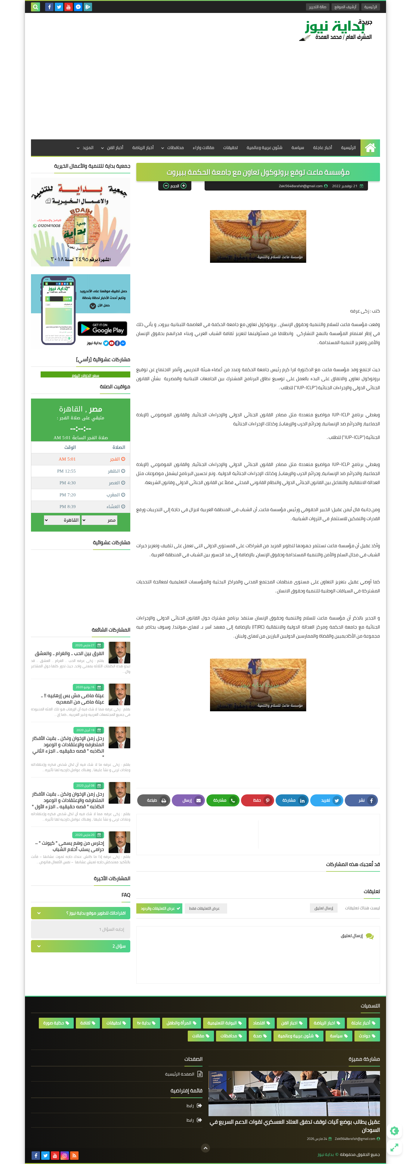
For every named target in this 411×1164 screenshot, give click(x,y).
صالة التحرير (317, 6)
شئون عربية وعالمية (265, 147)
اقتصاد (259, 1023)
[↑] (205, 1148)
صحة (257, 1036)
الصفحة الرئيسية (179, 1074)
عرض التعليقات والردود (158, 908)
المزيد (88, 147)
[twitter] (59, 7)
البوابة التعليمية (222, 1023)
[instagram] (64, 1155)
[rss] (74, 1155)
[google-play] (88, 7)
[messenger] (78, 7)
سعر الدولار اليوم (85, 375)
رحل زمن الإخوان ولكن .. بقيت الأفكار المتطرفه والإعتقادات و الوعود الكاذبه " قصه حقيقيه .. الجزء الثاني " (68, 748)
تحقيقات (230, 147)
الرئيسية (370, 6)
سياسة (298, 147)
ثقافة (85, 1023)
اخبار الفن (289, 1023)
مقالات (198, 1036)
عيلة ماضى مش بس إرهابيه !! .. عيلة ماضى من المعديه (72, 698)
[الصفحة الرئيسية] (370, 147)
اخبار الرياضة (324, 1023)
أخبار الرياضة (143, 147)
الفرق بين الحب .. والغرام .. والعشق (69, 653)
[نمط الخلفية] (394, 1147)
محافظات (175, 147)
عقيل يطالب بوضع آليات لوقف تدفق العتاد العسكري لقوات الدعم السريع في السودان (295, 1126)
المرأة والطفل (179, 1023)
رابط (190, 1106)
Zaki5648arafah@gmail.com (355, 1139)
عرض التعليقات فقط (204, 908)
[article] (200, 834)
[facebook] (49, 7)
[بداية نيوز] (336, 30)
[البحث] (35, 6)
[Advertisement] (205, 94)
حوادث (364, 1036)
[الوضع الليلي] (394, 1130)
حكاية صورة (53, 1023)
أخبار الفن (115, 147)
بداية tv (143, 1023)
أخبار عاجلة (322, 147)
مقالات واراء (203, 147)
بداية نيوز (325, 1154)
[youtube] (68, 7)
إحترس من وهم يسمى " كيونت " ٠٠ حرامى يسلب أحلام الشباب (69, 846)
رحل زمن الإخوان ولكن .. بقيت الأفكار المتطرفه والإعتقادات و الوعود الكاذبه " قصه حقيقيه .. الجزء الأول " (68, 800)
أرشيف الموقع (345, 6)
